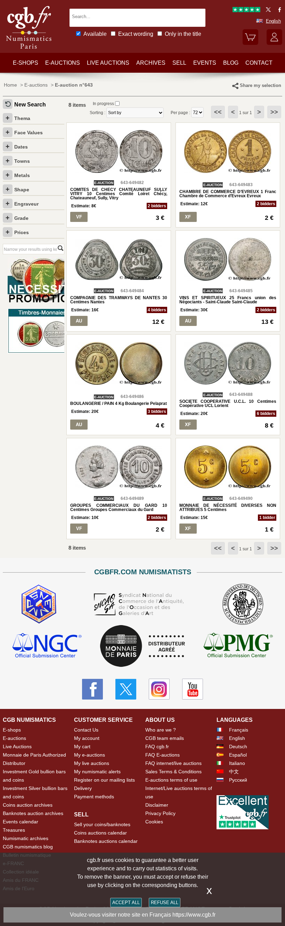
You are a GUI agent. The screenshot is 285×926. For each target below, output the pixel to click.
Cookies (154, 821)
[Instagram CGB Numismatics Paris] (159, 689)
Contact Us (86, 730)
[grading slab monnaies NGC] (47, 646)
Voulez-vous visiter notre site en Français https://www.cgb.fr (142, 915)
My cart (82, 746)
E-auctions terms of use (171, 780)
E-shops (25, 63)
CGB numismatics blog (28, 846)
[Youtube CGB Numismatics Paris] (192, 689)
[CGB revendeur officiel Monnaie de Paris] (142, 646)
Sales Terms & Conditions (173, 771)
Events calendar (20, 821)
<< (218, 112)
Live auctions (108, 63)
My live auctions (91, 763)
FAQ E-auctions (162, 755)
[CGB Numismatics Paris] (29, 50)
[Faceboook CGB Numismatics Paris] (92, 689)
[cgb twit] (267, 10)
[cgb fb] (278, 10)
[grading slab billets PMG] (238, 646)
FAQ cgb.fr (157, 746)
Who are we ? (160, 730)
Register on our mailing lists (104, 780)
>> (274, 112)
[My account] (274, 43)
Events (204, 63)
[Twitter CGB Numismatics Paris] (125, 689)
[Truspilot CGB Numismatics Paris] (246, 10)
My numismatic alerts (97, 771)
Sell (179, 63)
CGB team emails (164, 738)
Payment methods (94, 796)
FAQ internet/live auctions (173, 763)
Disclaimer (156, 805)
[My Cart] (250, 43)
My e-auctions (89, 755)
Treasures (14, 830)
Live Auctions (17, 746)
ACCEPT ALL (126, 902)
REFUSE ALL (164, 902)
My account (86, 738)
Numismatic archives (25, 838)
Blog (230, 63)
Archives (150, 63)
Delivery (83, 788)
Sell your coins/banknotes (102, 824)
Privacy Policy (160, 813)
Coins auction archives (27, 805)
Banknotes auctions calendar (106, 841)
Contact (258, 63)
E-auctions (62, 63)
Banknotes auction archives (33, 813)
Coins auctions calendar (100, 833)
